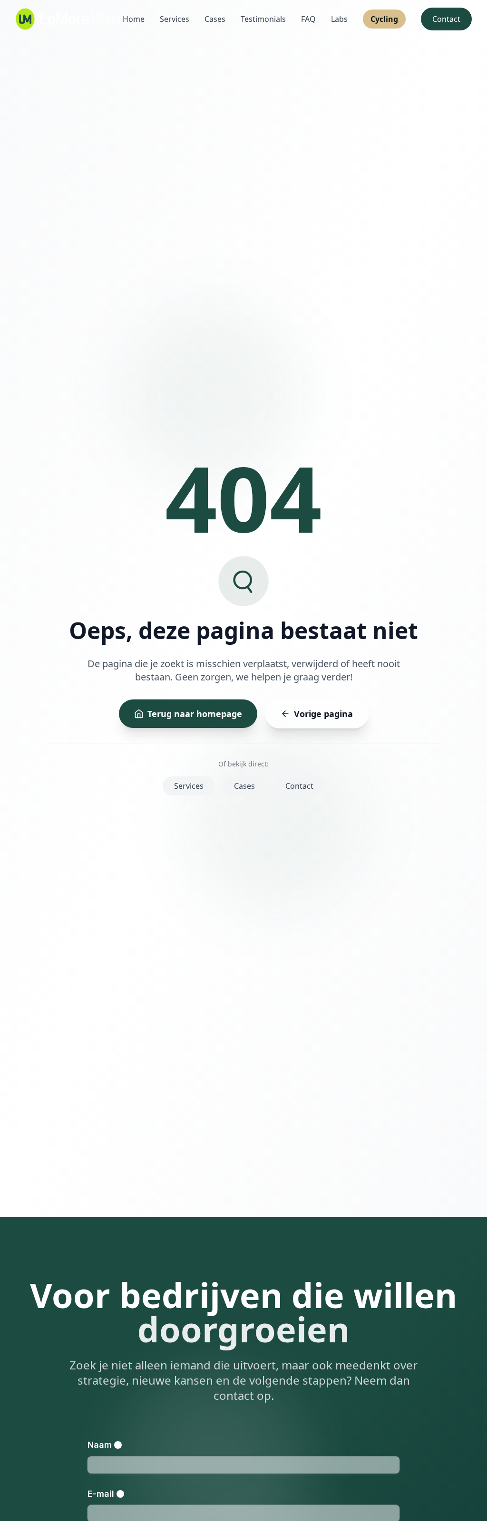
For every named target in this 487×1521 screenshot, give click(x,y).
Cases (215, 19)
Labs (339, 19)
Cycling (384, 19)
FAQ (308, 19)
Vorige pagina (323, 713)
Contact (446, 19)
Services (174, 19)
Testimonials (263, 19)
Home (134, 19)
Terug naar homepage (194, 713)
